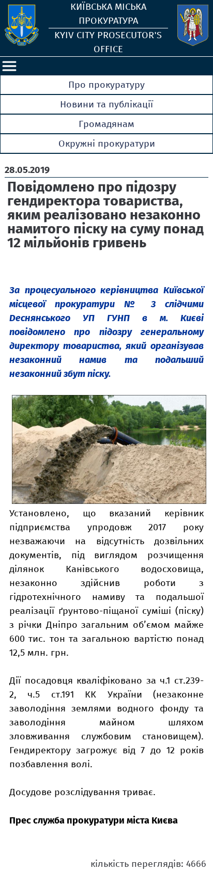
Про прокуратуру (106, 84)
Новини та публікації (106, 104)
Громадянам (106, 124)
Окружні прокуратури (106, 143)
